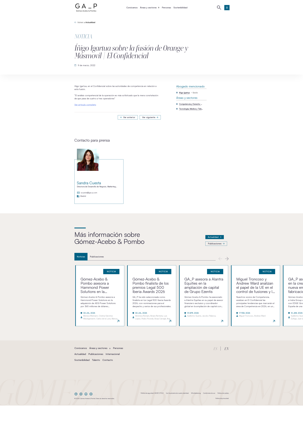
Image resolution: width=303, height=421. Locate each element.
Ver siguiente (148, 117)
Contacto (107, 359)
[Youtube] (91, 394)
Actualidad (213, 237)
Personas (166, 7)
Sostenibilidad (180, 7)
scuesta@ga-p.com (89, 193)
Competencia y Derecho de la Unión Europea (191, 104)
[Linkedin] (76, 394)
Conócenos (132, 7)
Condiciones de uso (209, 393)
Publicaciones (215, 243)
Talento (96, 359)
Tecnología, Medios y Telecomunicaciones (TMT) (191, 109)
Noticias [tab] (81, 256)
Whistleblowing (196, 393)
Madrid (83, 196)
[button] (227, 258)
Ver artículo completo (85, 104)
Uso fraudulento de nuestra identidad (177, 393)
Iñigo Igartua (184, 92)
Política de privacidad (222, 398)
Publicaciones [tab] (97, 256)
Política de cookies (223, 393)
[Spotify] (86, 394)
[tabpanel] (151, 295)
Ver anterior (129, 117)
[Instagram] (81, 394)
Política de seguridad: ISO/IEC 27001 (152, 393)
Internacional (113, 354)
